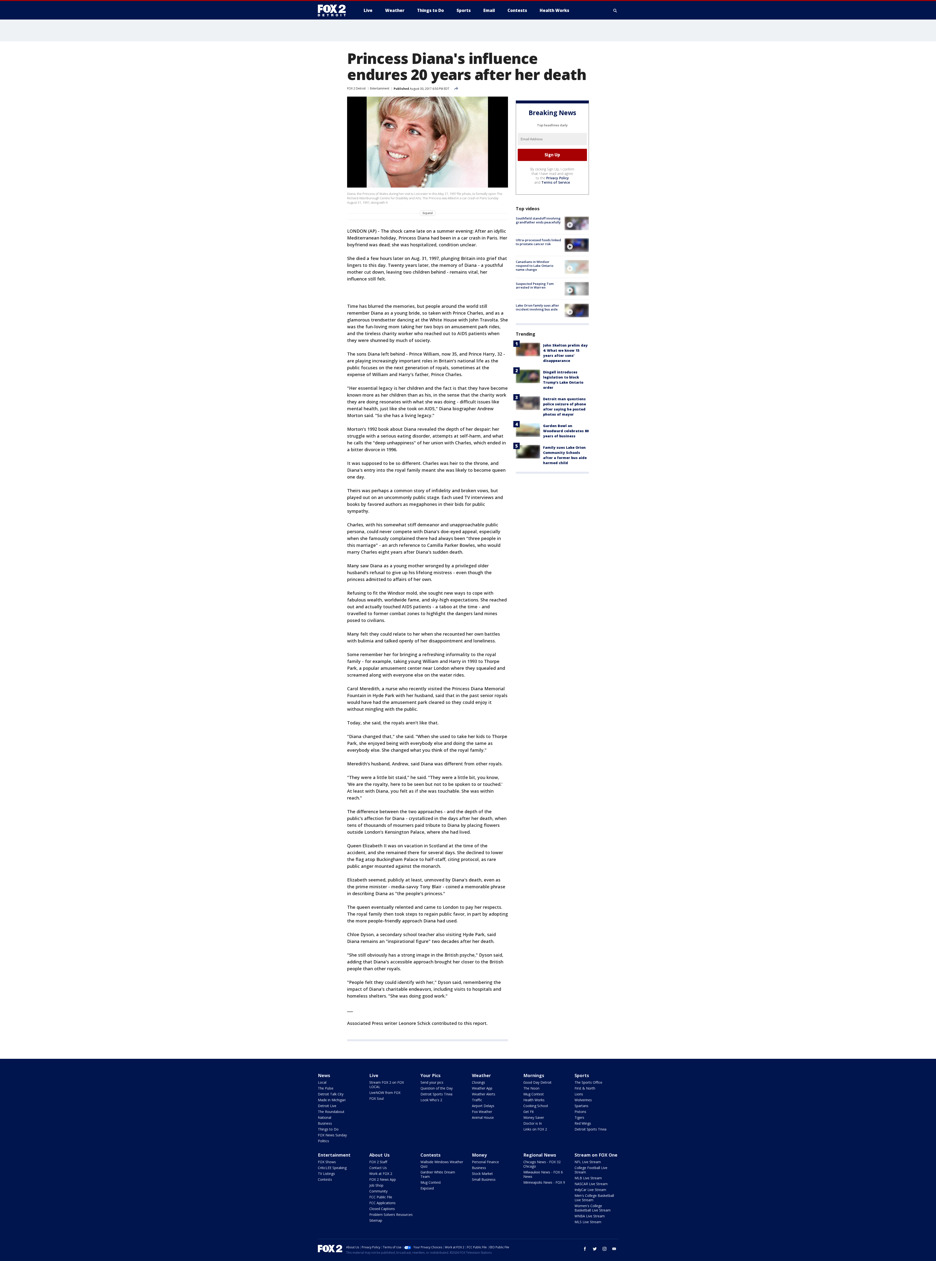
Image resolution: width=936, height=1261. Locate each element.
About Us (379, 1155)
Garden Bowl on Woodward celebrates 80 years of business (566, 430)
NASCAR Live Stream (591, 1183)
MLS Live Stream (588, 1222)
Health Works (534, 1100)
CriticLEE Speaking (332, 1167)
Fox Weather (482, 1111)
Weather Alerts (483, 1094)
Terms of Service (555, 182)
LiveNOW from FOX (384, 1092)
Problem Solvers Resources (391, 1214)
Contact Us (378, 1167)
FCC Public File (380, 1197)
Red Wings (583, 1123)
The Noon (531, 1088)
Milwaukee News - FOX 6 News (543, 1174)
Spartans (581, 1105)
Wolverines (583, 1100)
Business (325, 1123)
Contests (325, 1179)
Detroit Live (327, 1105)
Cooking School (535, 1105)
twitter (595, 1249)
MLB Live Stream (588, 1178)
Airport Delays (483, 1105)
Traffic (477, 1100)
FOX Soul (376, 1098)
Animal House (483, 1117)
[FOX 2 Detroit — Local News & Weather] (334, 10)
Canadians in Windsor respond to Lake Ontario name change (534, 265)
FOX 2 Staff (378, 1162)
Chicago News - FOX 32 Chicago (542, 1164)
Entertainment (379, 88)
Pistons (580, 1111)
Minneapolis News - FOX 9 (544, 1182)
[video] (577, 223)
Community (378, 1191)
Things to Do (328, 1129)
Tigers (579, 1117)
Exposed (427, 1188)
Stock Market (482, 1173)
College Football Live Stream (591, 1169)
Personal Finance (485, 1162)
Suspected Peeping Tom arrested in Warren (535, 285)
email (614, 1249)
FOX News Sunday (332, 1135)
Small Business (484, 1179)
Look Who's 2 (431, 1100)
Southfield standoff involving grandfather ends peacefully (538, 220)
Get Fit (528, 1111)
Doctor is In (532, 1123)
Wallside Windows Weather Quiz (441, 1164)
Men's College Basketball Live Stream (594, 1197)
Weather (481, 1075)
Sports (582, 1075)
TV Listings (326, 1173)
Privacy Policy (557, 178)
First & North (585, 1088)
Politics (323, 1141)
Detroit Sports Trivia (436, 1094)
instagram (604, 1249)
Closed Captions (382, 1208)
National (324, 1117)
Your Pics (430, 1075)
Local (322, 1082)
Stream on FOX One (596, 1155)
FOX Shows (327, 1162)
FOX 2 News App (382, 1179)
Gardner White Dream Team (437, 1174)
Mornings (533, 1075)
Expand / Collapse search (615, 10)
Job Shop (376, 1185)
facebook (585, 1249)
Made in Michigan (332, 1100)
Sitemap (375, 1220)
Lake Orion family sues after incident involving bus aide (537, 307)
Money (479, 1155)
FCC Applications (382, 1203)
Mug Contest (533, 1094)
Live (373, 1075)
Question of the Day (436, 1088)
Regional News (539, 1155)
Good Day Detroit (537, 1082)
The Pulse (325, 1088)
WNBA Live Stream (590, 1216)
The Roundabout (331, 1111)
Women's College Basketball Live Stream (593, 1207)
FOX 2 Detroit (356, 88)
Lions (579, 1094)
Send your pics (431, 1082)
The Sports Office (588, 1082)
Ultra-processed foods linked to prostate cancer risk (538, 242)
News (324, 1075)
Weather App (482, 1088)
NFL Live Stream (588, 1162)
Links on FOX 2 (535, 1129)
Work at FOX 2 (380, 1173)
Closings (478, 1082)
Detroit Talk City (330, 1094)
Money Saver (533, 1117)
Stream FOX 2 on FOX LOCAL (386, 1084)
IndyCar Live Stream (590, 1189)
